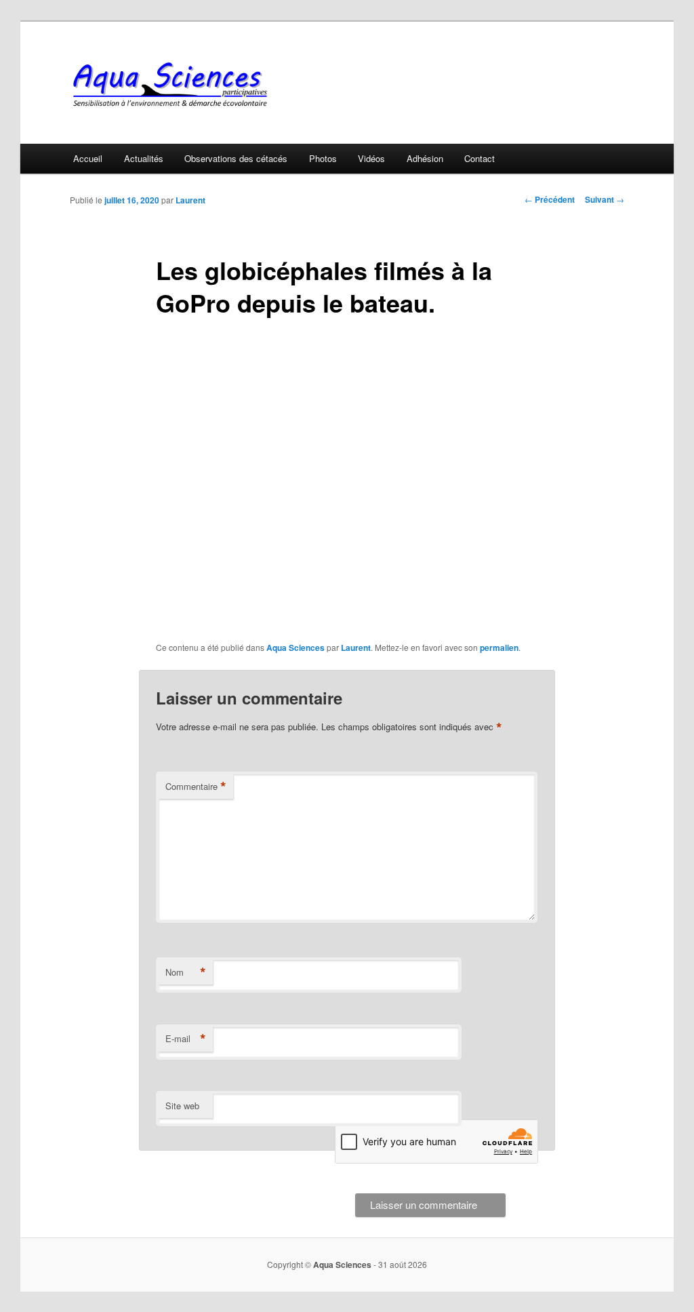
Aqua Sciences (295, 647)
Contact (479, 158)
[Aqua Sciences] (255, 84)
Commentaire (195, 786)
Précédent (550, 199)
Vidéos (371, 158)
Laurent (190, 200)
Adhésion (425, 158)
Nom (185, 972)
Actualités (143, 158)
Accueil (87, 158)
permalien (499, 647)
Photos (323, 158)
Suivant (604, 199)
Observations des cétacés (235, 158)
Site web (182, 1105)
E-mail (185, 1039)
